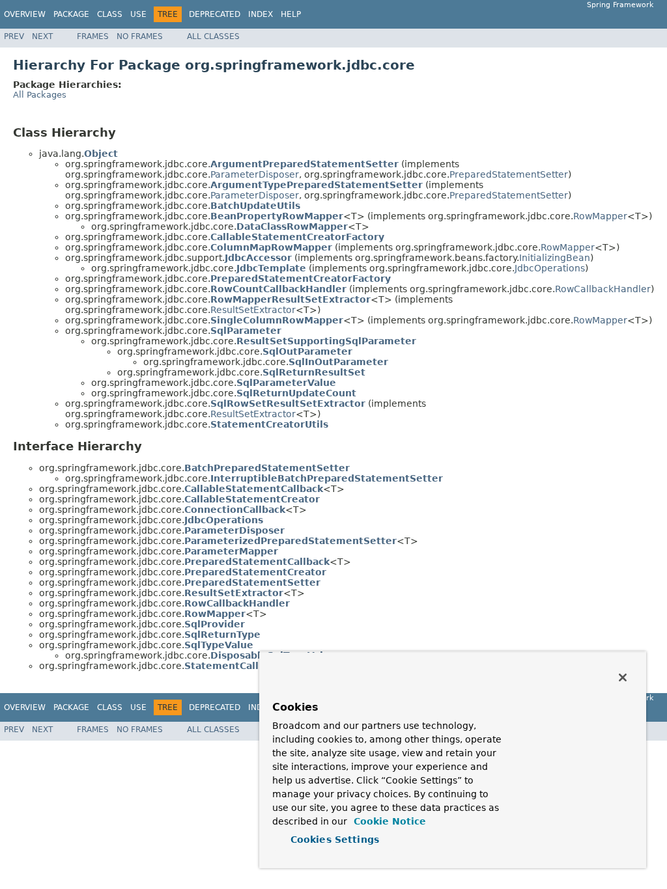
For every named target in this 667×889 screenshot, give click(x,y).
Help (291, 14)
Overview (25, 14)
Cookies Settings (335, 839)
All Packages (39, 95)
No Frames (140, 36)
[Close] (622, 677)
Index (260, 14)
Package (71, 14)
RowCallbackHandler (603, 289)
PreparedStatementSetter (508, 174)
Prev (14, 36)
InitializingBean (554, 258)
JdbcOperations (550, 268)
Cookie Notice (388, 821)
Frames (93, 36)
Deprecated (214, 14)
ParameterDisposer (254, 174)
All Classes (213, 36)
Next (42, 36)
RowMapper (600, 216)
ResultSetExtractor (253, 310)
